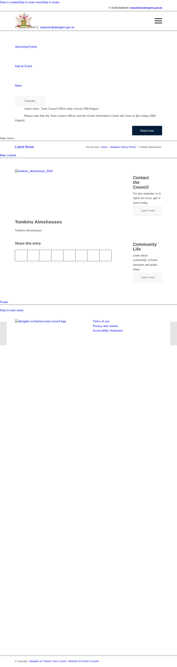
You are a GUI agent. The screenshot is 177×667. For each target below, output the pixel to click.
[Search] (146, 21)
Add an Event (23, 66)
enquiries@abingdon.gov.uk (146, 7)
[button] (156, 21)
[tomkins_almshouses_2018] (63, 193)
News (18, 85)
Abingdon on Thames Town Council (47, 661)
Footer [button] (4, 302)
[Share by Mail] (105, 255)
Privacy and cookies (105, 326)
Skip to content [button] (9, 2)
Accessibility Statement (108, 330)
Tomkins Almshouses (38, 221)
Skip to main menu (31, 2)
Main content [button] (8, 155)
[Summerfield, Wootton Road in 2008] (3, 333)
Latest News (24, 147)
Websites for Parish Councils (83, 661)
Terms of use (101, 321)
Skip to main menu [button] (12, 310)
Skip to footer (51, 2)
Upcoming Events (26, 46)
